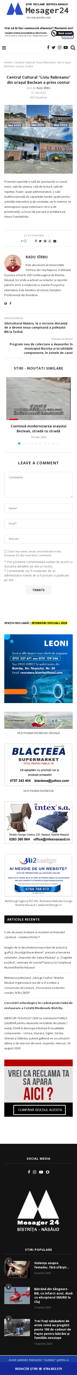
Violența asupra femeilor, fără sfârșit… (51, 1265)
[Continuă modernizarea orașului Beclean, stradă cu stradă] (38, 398)
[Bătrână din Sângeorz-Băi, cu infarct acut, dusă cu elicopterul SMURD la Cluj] (17, 1295)
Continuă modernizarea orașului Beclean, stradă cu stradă (39, 428)
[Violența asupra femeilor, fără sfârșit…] (17, 1269)
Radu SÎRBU (43, 88)
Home (8, 62)
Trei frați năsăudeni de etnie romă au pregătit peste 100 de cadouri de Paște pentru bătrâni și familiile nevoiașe (52, 1329)
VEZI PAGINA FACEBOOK (38, 791)
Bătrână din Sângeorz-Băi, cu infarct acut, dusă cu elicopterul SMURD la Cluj (53, 1295)
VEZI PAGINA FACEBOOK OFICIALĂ (38, 733)
